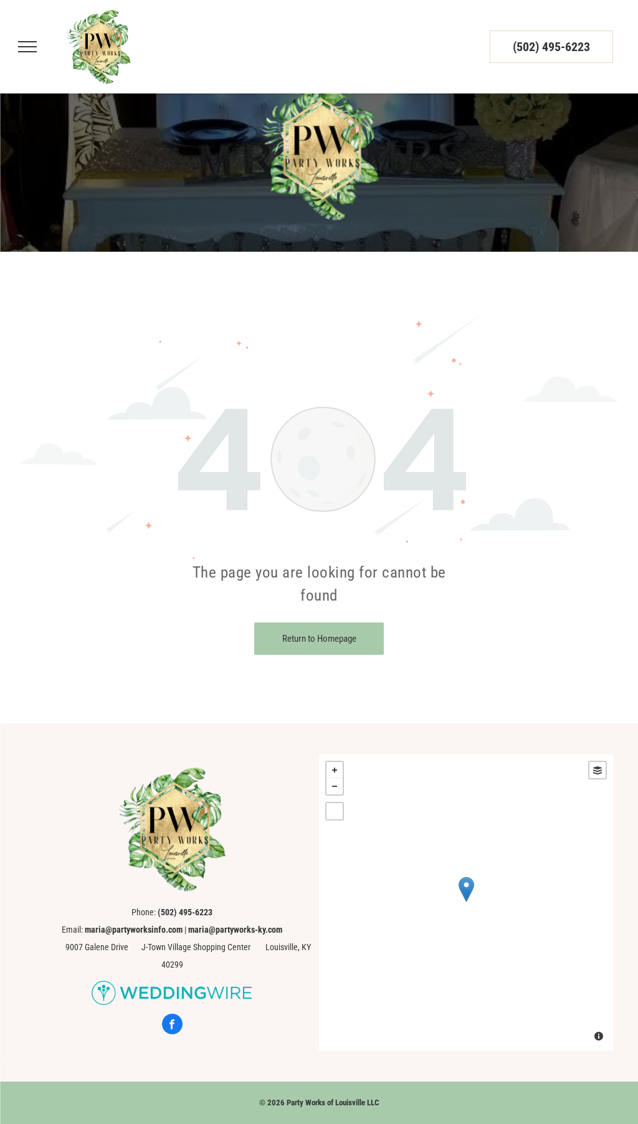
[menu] (27, 47)
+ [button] (334, 770)
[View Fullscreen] (334, 811)
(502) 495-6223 (551, 46)
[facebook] (172, 1025)
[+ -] (466, 902)
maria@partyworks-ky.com (235, 930)
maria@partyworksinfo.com (134, 930)
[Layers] (597, 770)
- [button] (334, 786)
